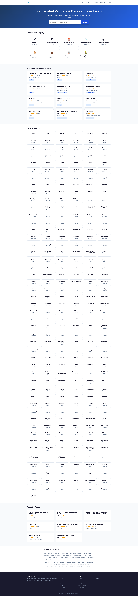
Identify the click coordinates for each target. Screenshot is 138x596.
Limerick (62, 585)
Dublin (87, 2)
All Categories (81, 587)
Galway (97, 2)
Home (82, 2)
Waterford (62, 587)
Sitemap (97, 580)
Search (109, 2)
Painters (80, 578)
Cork (92, 2)
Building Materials (82, 583)
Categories (103, 2)
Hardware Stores (82, 585)
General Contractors (82, 580)
